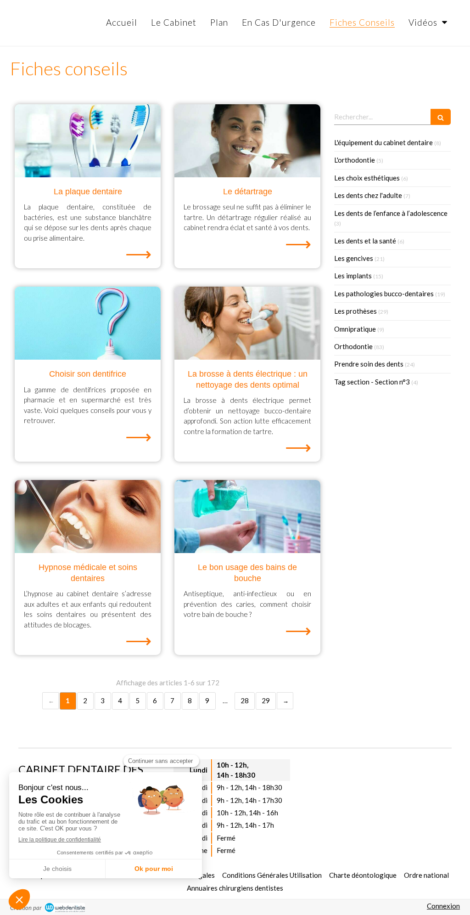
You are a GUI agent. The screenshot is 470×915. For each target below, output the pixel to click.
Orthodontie (353, 346)
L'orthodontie (354, 160)
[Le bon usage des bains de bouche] (247, 516)
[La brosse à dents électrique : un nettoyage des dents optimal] (247, 323)
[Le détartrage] (247, 140)
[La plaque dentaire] (88, 140)
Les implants (353, 275)
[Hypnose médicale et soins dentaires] (88, 516)
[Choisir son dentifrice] (88, 323)
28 (245, 700)
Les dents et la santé (365, 241)
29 (266, 700)
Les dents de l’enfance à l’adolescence (391, 213)
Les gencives (353, 258)
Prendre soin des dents (368, 364)
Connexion (443, 906)
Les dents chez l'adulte (368, 195)
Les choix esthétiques (367, 178)
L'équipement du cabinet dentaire (383, 142)
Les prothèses (355, 311)
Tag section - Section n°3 (372, 382)
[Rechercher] (441, 117)
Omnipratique (355, 329)
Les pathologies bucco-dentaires (384, 293)
